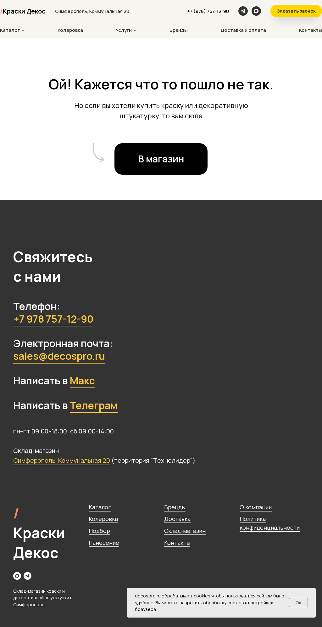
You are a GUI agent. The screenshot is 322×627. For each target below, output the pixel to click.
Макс (82, 380)
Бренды (178, 30)
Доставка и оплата (243, 30)
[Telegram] (243, 11)
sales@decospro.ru (59, 356)
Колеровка (70, 30)
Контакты (310, 30)
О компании (256, 507)
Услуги (124, 30)
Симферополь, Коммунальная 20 (61, 460)
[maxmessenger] (256, 11)
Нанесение (104, 542)
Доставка (177, 518)
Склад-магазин (185, 530)
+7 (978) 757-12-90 (208, 11)
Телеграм (94, 405)
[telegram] (27, 576)
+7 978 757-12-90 (53, 319)
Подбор (99, 530)
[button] (296, 11)
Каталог (10, 30)
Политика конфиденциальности (270, 523)
